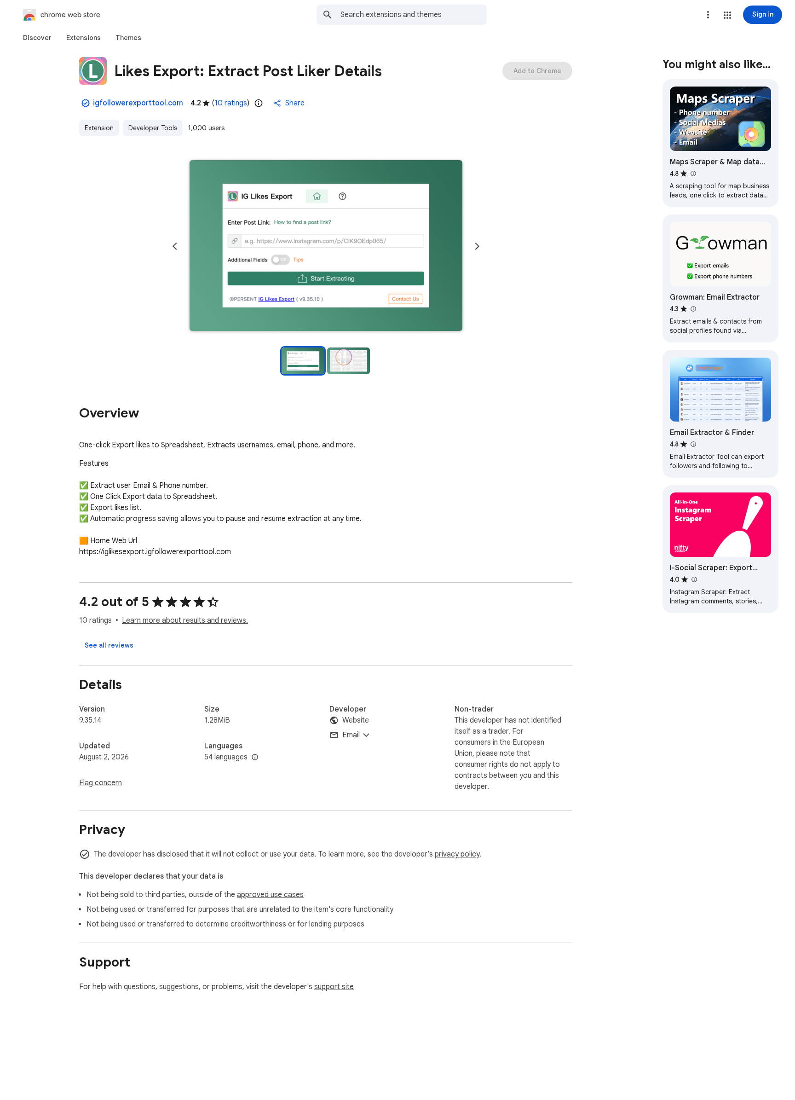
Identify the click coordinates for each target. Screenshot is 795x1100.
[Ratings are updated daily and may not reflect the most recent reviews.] (258, 103)
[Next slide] (477, 246)
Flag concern (100, 782)
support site (334, 986)
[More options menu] (708, 15)
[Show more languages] (254, 757)
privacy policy (457, 854)
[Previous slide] (175, 246)
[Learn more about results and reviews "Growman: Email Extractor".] (693, 309)
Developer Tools (152, 128)
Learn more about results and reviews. (185, 620)
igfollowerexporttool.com (138, 103)
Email (351, 735)
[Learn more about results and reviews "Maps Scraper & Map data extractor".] (693, 173)
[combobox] (413, 14)
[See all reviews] (109, 645)
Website (355, 720)
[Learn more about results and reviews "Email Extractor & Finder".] (693, 444)
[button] (727, 15)
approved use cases (270, 894)
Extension (99, 128)
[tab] (37, 37)
